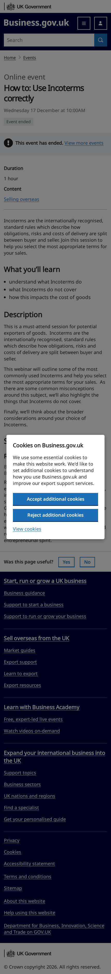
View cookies (27, 529)
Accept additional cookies (55, 499)
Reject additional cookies (55, 515)
